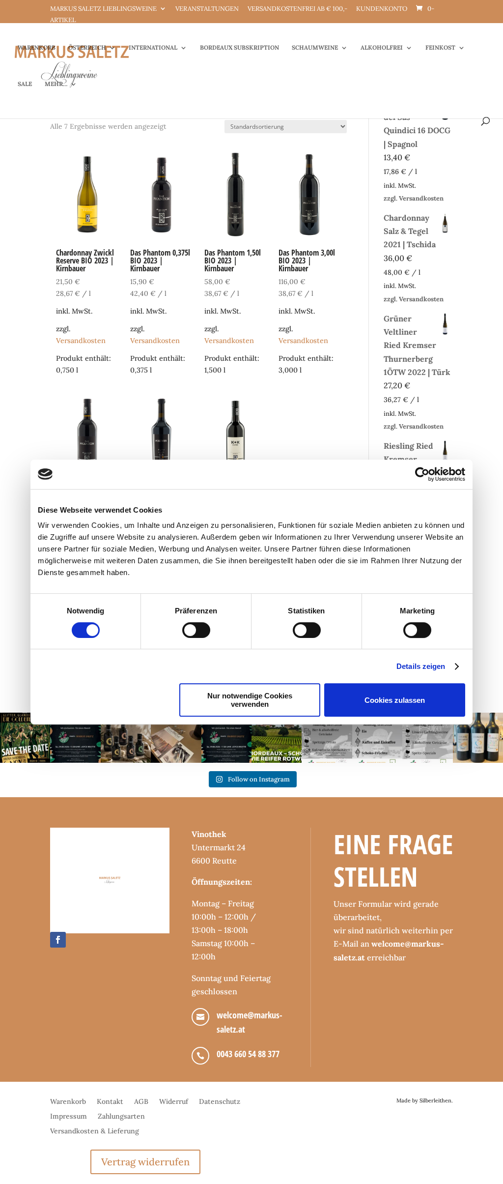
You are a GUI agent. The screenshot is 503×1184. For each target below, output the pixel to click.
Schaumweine (315, 47)
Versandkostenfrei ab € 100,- (297, 9)
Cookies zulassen (394, 700)
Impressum (68, 1117)
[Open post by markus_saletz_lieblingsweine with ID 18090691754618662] (377, 738)
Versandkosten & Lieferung (94, 1131)
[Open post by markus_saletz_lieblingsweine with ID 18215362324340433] (25, 738)
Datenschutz (219, 1102)
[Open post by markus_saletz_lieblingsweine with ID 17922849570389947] (327, 738)
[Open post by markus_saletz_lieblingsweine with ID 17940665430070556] (226, 738)
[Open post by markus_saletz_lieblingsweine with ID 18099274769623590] (75, 738)
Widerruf (173, 1102)
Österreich (87, 47)
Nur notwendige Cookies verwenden (249, 700)
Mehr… (56, 84)
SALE (25, 84)
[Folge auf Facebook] (58, 940)
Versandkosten (81, 340)
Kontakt (110, 1102)
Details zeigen (420, 666)
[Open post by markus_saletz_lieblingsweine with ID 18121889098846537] (126, 738)
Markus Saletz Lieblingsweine (103, 9)
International (153, 47)
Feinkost (440, 47)
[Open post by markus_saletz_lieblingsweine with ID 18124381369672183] (427, 738)
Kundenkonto (381, 9)
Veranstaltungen (207, 9)
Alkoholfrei (382, 47)
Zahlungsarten (121, 1117)
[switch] (196, 630)
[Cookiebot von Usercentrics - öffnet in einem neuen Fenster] (422, 474)
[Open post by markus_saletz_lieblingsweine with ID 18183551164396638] (277, 738)
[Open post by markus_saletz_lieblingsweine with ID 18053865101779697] (478, 738)
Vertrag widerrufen (145, 1161)
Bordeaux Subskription (239, 47)
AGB (141, 1102)
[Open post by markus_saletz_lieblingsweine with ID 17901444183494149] (176, 738)
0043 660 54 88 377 (248, 1054)
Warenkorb (37, 47)
